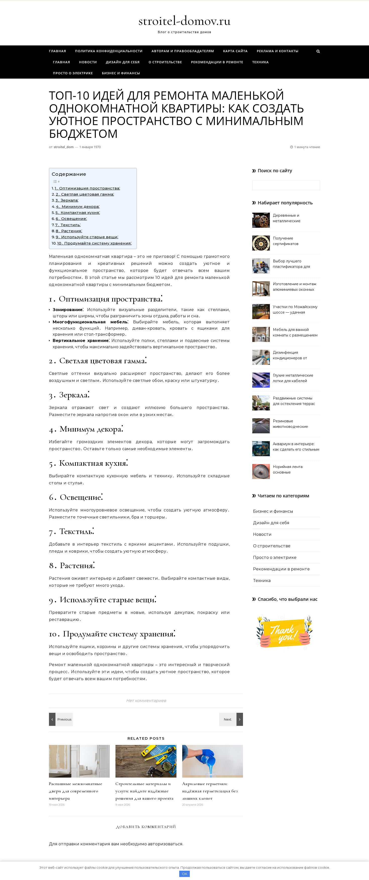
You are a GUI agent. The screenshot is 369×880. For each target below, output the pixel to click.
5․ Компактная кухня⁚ (77, 212)
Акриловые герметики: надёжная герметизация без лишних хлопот (210, 791)
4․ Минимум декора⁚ (77, 206)
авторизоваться (165, 844)
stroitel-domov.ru (184, 20)
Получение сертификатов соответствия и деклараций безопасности (286, 241)
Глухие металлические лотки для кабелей (293, 378)
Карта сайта (235, 51)
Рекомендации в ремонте (217, 62)
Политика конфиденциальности (109, 51)
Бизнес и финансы (121, 73)
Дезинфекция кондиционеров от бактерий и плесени (291, 355)
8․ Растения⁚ (69, 230)
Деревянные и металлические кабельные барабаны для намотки (296, 218)
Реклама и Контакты (277, 51)
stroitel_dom (64, 147)
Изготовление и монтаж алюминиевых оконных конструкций (294, 287)
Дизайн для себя (123, 62)
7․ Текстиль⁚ (68, 224)
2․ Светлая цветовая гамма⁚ (85, 194)
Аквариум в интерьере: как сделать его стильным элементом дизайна (296, 447)
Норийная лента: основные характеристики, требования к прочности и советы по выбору (295, 470)
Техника (260, 62)
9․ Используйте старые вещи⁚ (87, 236)
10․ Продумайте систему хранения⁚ (94, 243)
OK (184, 874)
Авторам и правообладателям (183, 51)
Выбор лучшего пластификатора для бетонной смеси (291, 264)
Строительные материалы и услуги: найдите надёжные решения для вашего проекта (144, 791)
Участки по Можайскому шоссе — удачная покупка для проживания (296, 310)
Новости (88, 62)
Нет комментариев (146, 700)
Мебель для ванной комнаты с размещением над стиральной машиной (296, 332)
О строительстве (165, 62)
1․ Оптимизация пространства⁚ (87, 188)
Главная (57, 51)
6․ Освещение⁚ (71, 218)
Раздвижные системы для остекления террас (294, 401)
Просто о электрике (73, 73)
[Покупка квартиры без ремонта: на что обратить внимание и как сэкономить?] (60, 719)
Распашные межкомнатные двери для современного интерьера (75, 791)
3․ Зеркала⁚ (66, 200)
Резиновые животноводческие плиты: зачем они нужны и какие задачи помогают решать (296, 424)
